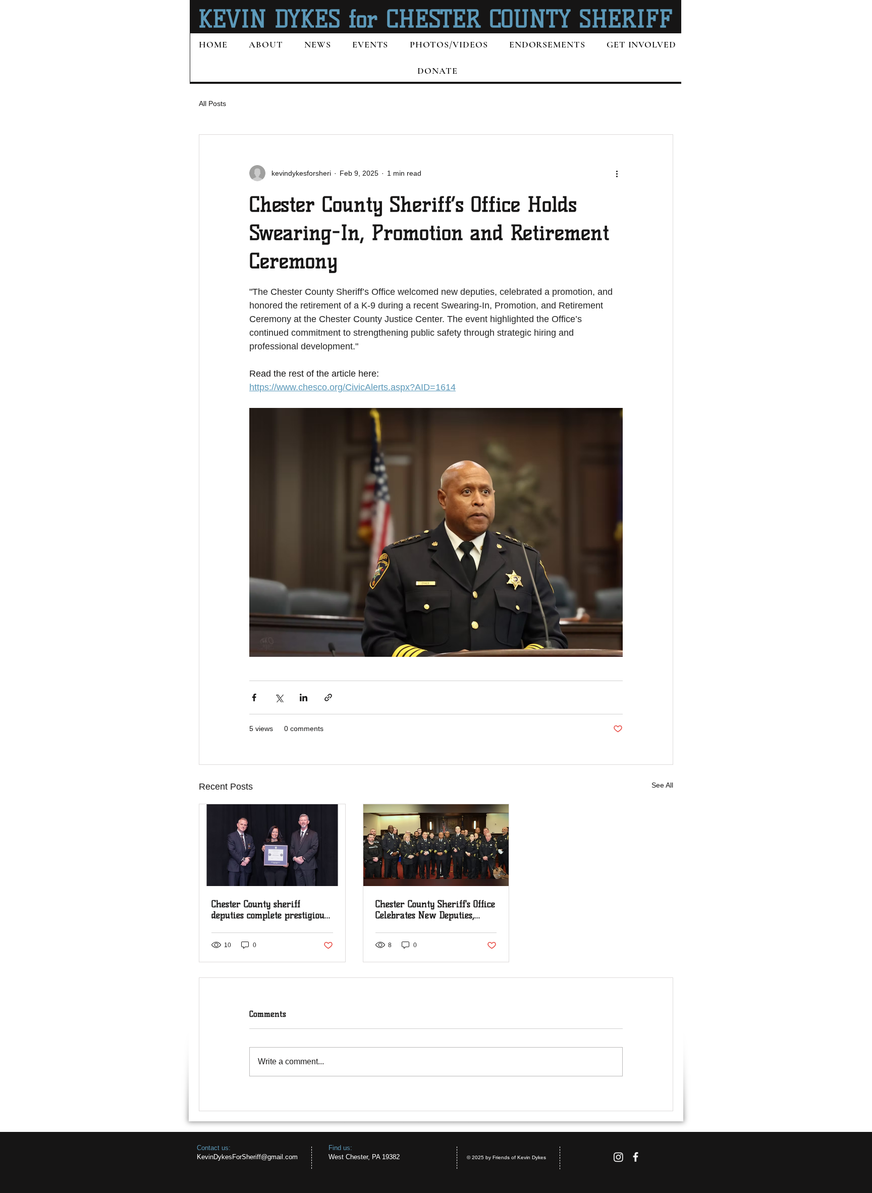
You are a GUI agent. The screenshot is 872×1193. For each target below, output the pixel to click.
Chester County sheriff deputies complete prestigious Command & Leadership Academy (269, 910)
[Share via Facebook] (254, 697)
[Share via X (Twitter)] (279, 697)
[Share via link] (328, 697)
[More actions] (617, 173)
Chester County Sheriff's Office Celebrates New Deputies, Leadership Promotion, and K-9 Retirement (435, 910)
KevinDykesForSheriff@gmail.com (247, 1157)
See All (662, 785)
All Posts (212, 103)
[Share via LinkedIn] (303, 697)
